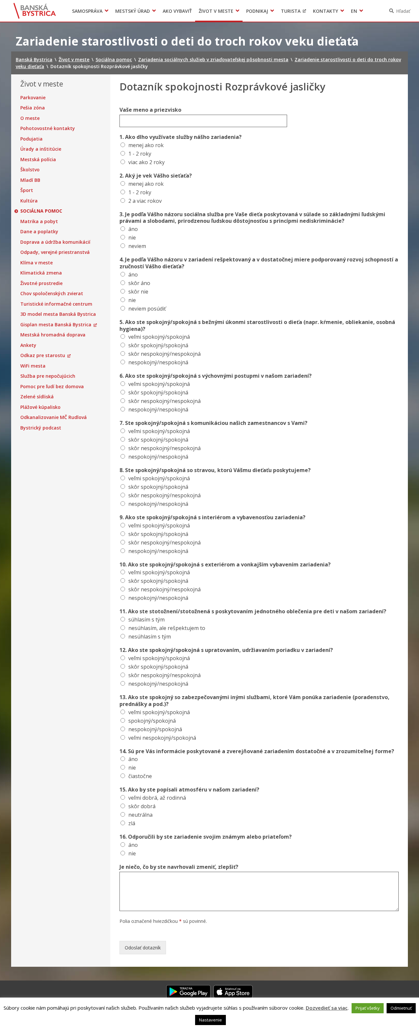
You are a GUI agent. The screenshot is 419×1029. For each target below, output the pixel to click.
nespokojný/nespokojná (158, 362)
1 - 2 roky (139, 153)
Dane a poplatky (39, 232)
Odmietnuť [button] (401, 1008)
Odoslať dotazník (143, 947)
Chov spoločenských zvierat (51, 293)
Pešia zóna (32, 108)
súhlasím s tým (146, 619)
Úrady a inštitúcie (40, 149)
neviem (137, 246)
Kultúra (29, 201)
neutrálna (140, 814)
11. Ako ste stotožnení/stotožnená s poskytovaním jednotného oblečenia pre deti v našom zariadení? (252, 611)
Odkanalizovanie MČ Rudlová (53, 417)
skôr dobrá (141, 806)
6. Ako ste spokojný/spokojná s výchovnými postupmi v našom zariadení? (215, 375)
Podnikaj (257, 11)
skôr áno (139, 283)
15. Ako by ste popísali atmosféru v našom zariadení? (189, 789)
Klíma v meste (36, 263)
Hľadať (403, 11)
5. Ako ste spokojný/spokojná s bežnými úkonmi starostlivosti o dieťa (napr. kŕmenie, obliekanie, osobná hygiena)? (257, 326)
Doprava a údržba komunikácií (55, 242)
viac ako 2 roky (146, 162)
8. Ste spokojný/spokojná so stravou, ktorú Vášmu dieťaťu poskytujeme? (215, 470)
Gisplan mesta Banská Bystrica (55, 325)
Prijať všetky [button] (367, 1008)
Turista (291, 11)
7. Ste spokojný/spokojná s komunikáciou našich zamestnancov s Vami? (213, 423)
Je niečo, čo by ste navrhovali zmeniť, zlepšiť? (178, 867)
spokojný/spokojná (152, 720)
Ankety (28, 345)
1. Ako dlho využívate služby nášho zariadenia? (180, 137)
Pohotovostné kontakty (47, 128)
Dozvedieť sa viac (327, 1007)
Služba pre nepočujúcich (47, 376)
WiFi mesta (33, 366)
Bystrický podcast (40, 428)
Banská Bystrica (35, 10)
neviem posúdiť (147, 308)
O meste (30, 118)
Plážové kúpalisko (40, 407)
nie (132, 237)
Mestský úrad (132, 11)
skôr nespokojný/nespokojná (164, 353)
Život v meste (216, 11)
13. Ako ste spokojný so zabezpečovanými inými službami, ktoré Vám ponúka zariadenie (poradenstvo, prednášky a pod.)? (254, 701)
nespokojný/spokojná (155, 729)
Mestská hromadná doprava (52, 335)
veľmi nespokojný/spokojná (162, 737)
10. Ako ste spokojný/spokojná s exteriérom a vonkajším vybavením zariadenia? (225, 564)
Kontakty (325, 11)
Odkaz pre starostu (42, 355)
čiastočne (140, 776)
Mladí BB (30, 180)
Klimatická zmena (41, 273)
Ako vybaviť (177, 11)
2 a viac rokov (145, 200)
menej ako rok (146, 145)
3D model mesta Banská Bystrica (58, 314)
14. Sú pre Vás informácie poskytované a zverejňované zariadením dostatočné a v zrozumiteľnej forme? (256, 751)
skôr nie (138, 291)
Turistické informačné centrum (56, 304)
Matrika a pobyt (39, 221)
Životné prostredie (41, 283)
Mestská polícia (38, 159)
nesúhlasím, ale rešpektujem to (166, 628)
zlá (131, 823)
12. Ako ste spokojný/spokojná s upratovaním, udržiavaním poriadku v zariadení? (226, 650)
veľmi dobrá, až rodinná (157, 797)
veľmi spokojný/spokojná (159, 336)
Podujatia (31, 139)
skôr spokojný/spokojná (158, 345)
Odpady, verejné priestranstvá (55, 252)
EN (354, 11)
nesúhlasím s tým (149, 636)
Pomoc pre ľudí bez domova (52, 387)
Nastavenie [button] (210, 1020)
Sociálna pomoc (41, 211)
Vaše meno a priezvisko (150, 109)
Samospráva (87, 11)
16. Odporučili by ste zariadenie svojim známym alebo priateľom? (205, 836)
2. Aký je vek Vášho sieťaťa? (155, 175)
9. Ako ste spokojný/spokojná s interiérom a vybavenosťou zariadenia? (212, 517)
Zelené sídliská (37, 397)
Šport (26, 190)
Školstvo (30, 170)
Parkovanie (33, 98)
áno (133, 229)
